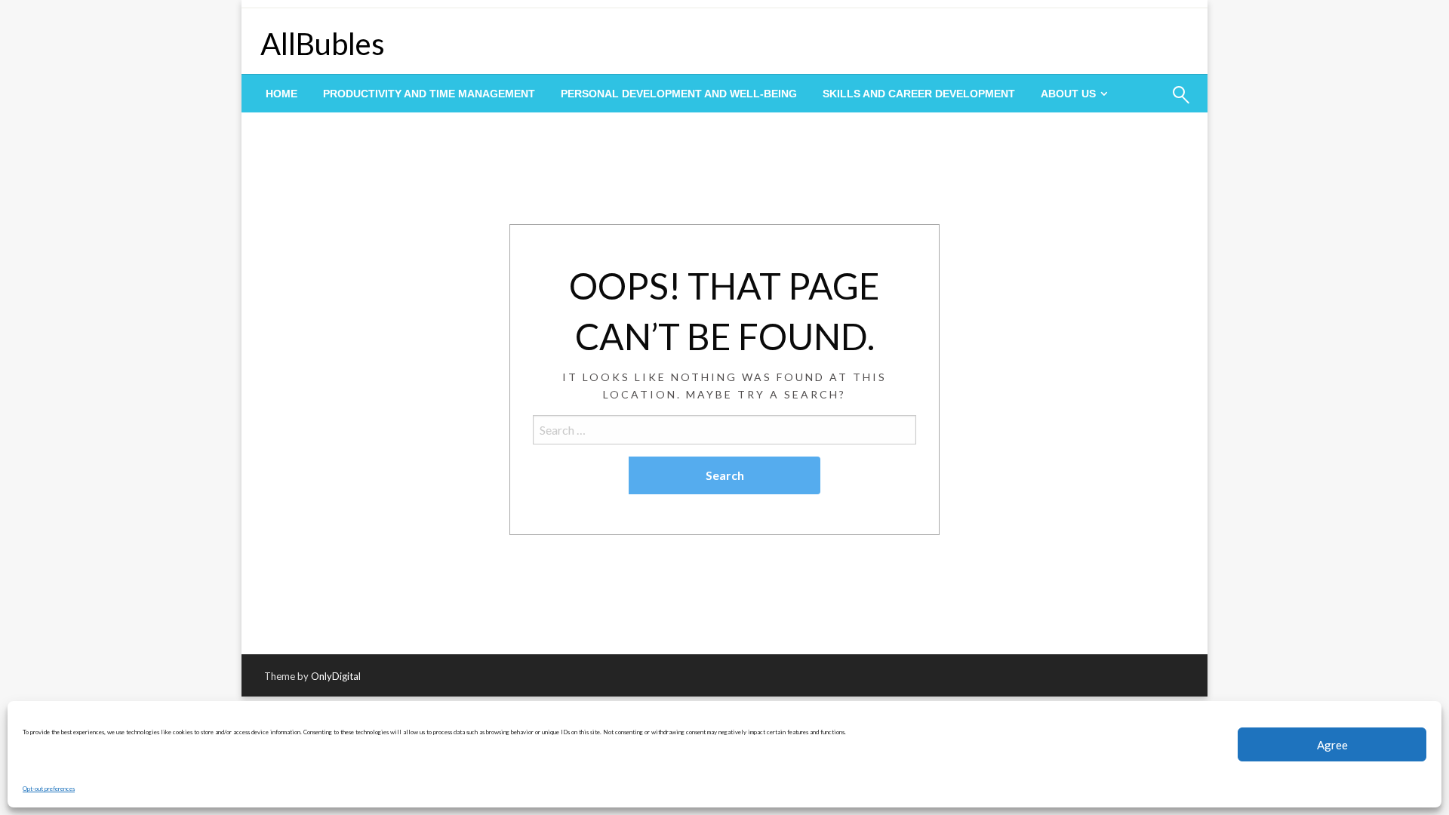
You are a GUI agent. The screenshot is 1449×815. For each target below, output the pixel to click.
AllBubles (322, 44)
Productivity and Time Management (429, 94)
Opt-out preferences (49, 788)
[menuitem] (281, 93)
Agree (1332, 745)
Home (281, 94)
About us (1068, 94)
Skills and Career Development (919, 94)
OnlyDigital (336, 676)
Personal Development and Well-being (679, 94)
